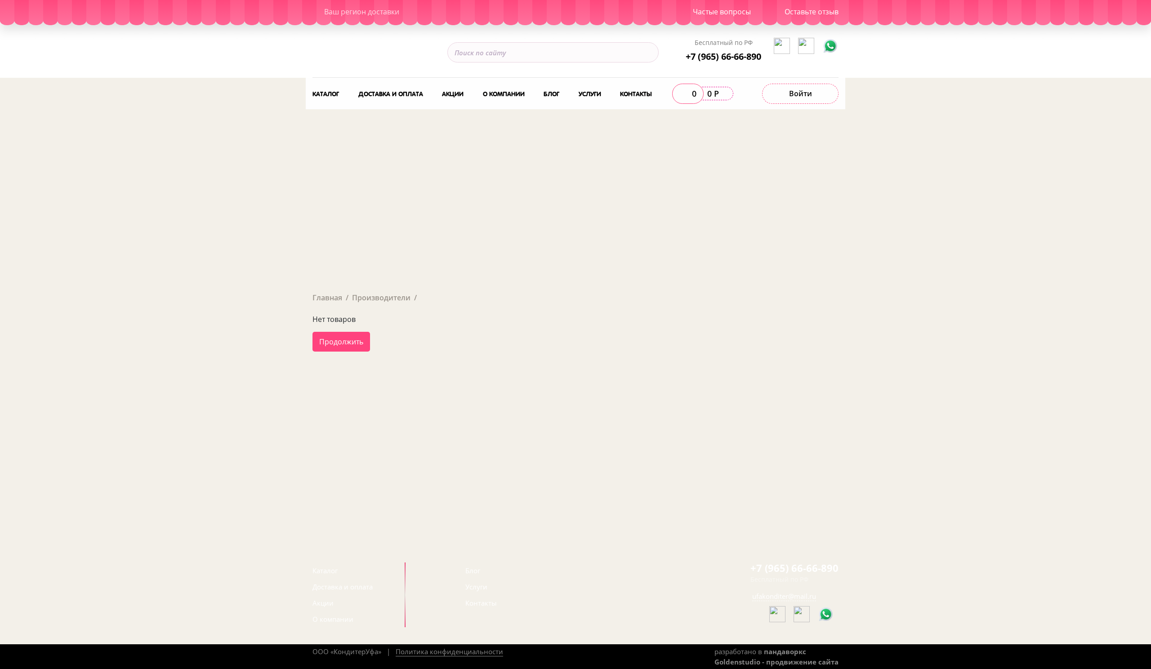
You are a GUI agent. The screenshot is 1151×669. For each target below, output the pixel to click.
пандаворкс (785, 651)
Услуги (590, 93)
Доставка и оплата (390, 93)
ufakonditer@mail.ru (784, 596)
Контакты (636, 93)
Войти (800, 93)
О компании (504, 93)
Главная (327, 298)
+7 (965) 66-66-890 (723, 56)
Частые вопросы (722, 12)
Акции (453, 93)
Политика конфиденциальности (449, 651)
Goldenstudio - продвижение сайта (776, 661)
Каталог (325, 93)
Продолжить (341, 342)
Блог (551, 93)
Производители (381, 298)
